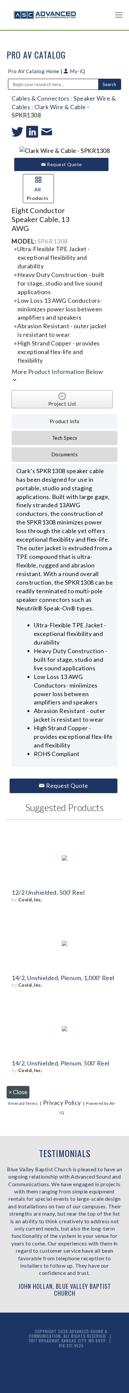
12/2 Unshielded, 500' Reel (48, 892)
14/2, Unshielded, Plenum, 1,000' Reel (63, 977)
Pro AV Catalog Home (34, 71)
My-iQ (77, 71)
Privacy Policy (62, 1102)
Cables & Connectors (40, 98)
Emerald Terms (23, 1103)
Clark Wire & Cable (60, 107)
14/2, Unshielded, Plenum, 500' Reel (60, 1063)
